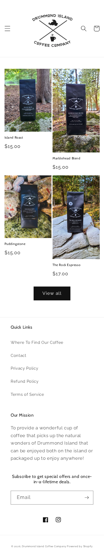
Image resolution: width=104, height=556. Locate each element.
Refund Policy (25, 381)
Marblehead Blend (67, 158)
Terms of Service (27, 394)
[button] (7, 28)
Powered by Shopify (80, 546)
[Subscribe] (86, 498)
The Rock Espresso (67, 265)
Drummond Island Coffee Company (44, 546)
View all (52, 293)
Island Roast (14, 137)
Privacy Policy (24, 368)
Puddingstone (15, 244)
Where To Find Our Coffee (37, 342)
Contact (18, 355)
